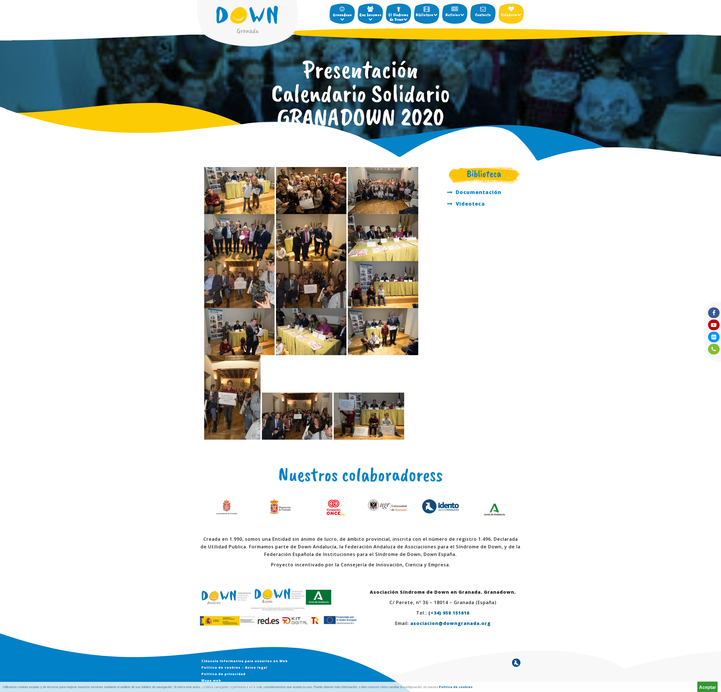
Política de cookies (456, 687)
